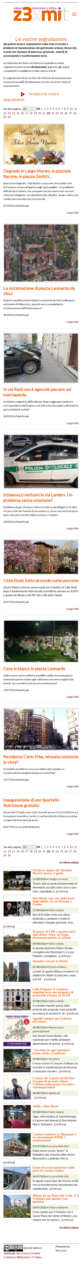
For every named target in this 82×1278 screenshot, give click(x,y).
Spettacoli (54, 1093)
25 (61, 113)
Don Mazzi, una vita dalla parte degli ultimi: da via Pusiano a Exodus (54, 901)
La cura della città (59, 1146)
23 (52, 113)
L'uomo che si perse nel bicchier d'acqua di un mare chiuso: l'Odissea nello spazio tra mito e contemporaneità (54, 1082)
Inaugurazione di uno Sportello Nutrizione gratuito (31, 802)
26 (66, 113)
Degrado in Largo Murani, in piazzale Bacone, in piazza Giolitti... (37, 173)
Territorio (54, 1058)
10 (71, 108)
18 (31, 113)
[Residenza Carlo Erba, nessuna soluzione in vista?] (41, 729)
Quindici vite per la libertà (50, 961)
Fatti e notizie (56, 910)
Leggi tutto (72, 212)
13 (9, 113)
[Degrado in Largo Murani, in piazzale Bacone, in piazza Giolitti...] (34, 144)
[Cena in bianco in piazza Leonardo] (41, 640)
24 (57, 113)
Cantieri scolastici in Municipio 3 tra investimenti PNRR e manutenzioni (54, 1137)
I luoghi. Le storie (58, 879)
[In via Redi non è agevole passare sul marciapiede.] (41, 358)
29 (4, 117)
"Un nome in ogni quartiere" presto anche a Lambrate (52, 1051)
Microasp (61, 1250)
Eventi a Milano (57, 966)
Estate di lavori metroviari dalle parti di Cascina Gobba (54, 1169)
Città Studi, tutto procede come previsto (41, 580)
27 (70, 113)
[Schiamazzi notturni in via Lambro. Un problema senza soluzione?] (41, 461)
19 (35, 113)
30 (9, 117)
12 (4, 113)
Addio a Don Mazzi (45, 1106)
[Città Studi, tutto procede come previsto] (41, 556)
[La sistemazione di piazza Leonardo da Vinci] (41, 252)
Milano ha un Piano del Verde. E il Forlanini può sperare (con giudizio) (56, 1198)
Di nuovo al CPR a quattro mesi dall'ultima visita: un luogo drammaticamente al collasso (54, 934)
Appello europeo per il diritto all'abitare (52, 1020)
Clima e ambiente (58, 1207)
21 (44, 113)
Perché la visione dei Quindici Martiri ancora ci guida (52, 871)
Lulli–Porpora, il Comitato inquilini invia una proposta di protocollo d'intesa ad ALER (53, 992)
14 (13, 113)
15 (17, 113)
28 (74, 113)
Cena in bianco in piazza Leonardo (34, 668)
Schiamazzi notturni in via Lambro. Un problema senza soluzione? (37, 497)
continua (62, 891)
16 (22, 113)
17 (26, 113)
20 (39, 113)
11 (75, 108)
